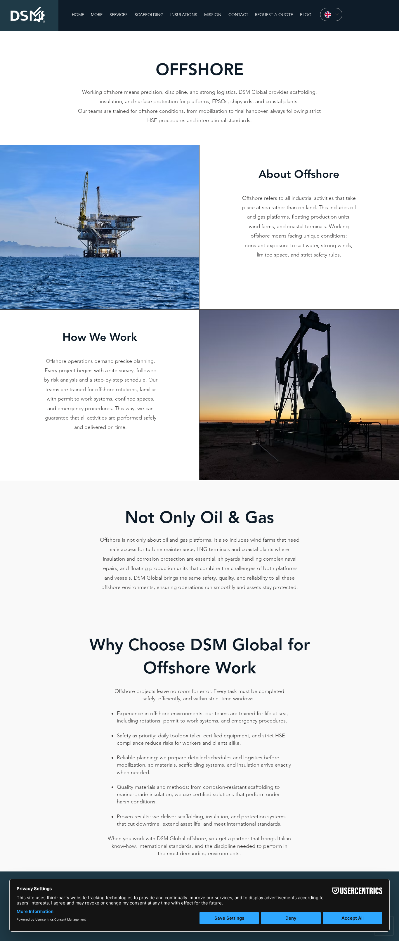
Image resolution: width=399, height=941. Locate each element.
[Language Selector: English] (331, 14)
